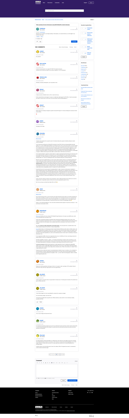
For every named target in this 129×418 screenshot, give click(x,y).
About (36, 392)
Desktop (38, 36)
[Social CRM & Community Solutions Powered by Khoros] (91, 415)
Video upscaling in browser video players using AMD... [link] (54, 19)
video (41, 38)
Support (85, 2)
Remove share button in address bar (89, 34)
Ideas (44, 2)
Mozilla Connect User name (89, 48)
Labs (63, 2)
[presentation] (37, 363)
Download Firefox (55, 392)
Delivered (82, 77)
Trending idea (83, 67)
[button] (37, 42)
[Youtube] (92, 392)
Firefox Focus (54, 397)
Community (57, 2)
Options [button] (91, 19)
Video (42, 36)
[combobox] (64, 10)
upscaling (38, 38)
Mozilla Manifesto (38, 394)
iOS (52, 394)
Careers (36, 397)
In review (82, 70)
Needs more (83, 69)
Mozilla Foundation (38, 395)
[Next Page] (64, 354)
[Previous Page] (49, 354)
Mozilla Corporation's (40, 409)
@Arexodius (38, 216)
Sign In (91, 2)
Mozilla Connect (38, 2)
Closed (82, 79)
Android (53, 395)
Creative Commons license (71, 410)
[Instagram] (89, 392)
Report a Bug (70, 394)
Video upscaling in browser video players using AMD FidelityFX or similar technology (53, 24)
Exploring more (83, 72)
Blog (53, 398)
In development (42, 32)
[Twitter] (87, 392)
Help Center (70, 392)
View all (83, 56)
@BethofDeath (38, 138)
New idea (82, 65)
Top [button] (37, 415)
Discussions (50, 2)
